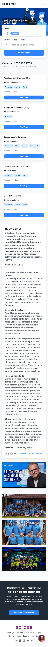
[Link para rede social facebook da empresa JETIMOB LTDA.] (8, 453)
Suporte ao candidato (31, 636)
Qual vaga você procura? (14, 40)
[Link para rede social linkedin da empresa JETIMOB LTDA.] (6, 453)
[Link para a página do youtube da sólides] (28, 640)
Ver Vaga (24, 97)
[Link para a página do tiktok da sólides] (32, 640)
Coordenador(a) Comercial (15, 137)
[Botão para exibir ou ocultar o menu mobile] (44, 4)
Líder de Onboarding (12, 196)
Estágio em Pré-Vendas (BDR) (16, 107)
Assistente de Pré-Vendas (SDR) (17, 78)
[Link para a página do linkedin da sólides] (16, 640)
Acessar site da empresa (31, 453)
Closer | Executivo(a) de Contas (17, 166)
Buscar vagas (24, 52)
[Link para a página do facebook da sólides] (20, 640)
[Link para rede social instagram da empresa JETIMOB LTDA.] (11, 453)
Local (6, 29)
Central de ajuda (15, 636)
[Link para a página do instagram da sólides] (24, 640)
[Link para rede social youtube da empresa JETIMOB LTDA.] (15, 453)
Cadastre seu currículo (24, 613)
